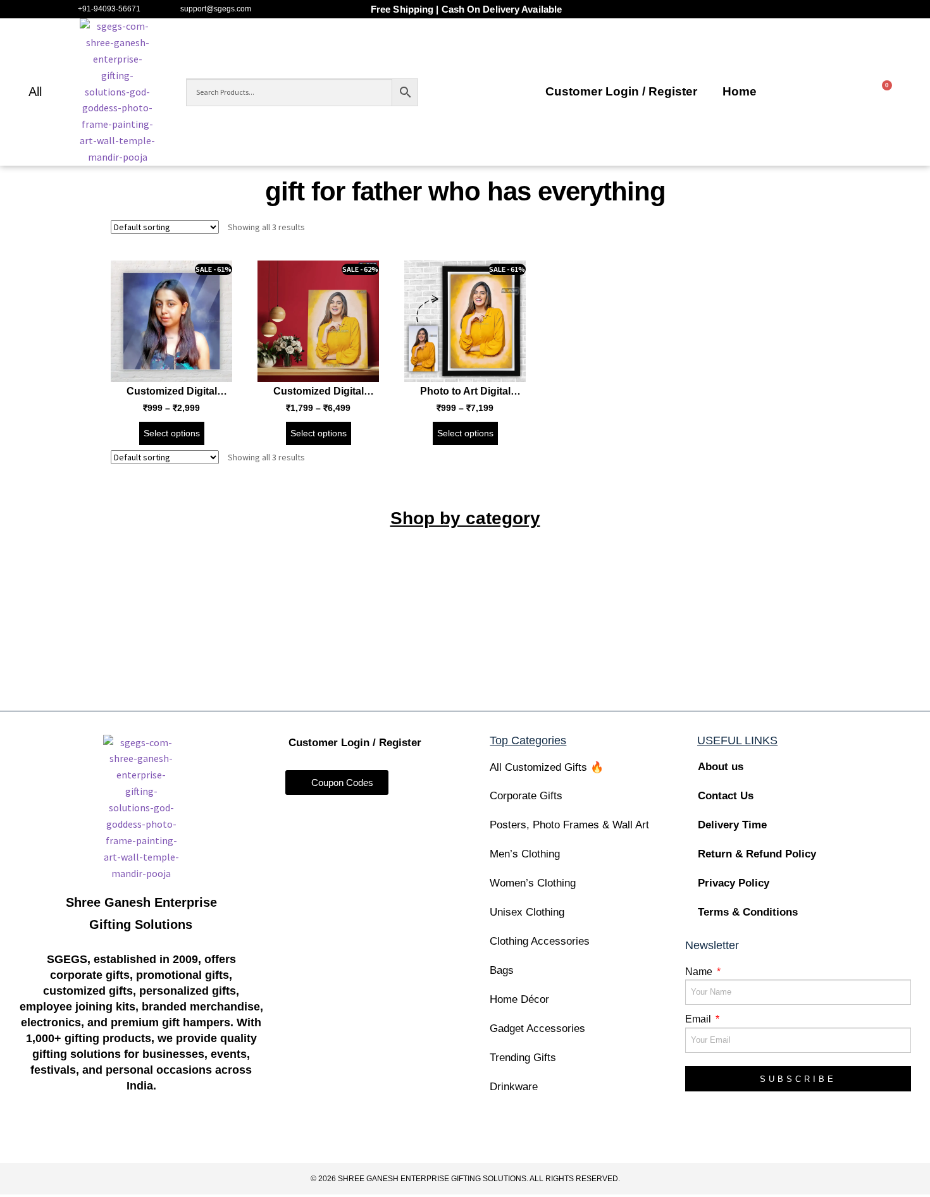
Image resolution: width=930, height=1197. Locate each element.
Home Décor (519, 999)
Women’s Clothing (533, 883)
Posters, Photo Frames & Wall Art (569, 825)
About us (720, 767)
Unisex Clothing (527, 912)
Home (739, 91)
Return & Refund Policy (757, 854)
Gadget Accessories (537, 1028)
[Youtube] (166, 1136)
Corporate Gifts (526, 796)
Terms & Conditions (748, 912)
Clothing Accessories (540, 941)
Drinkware (514, 1087)
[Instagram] (117, 1136)
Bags (502, 970)
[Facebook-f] (67, 1136)
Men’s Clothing (525, 854)
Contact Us (725, 796)
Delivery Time (732, 825)
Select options (172, 433)
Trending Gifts (523, 1058)
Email (699, 1019)
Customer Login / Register (621, 91)
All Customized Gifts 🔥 (547, 767)
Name (700, 971)
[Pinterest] (215, 1136)
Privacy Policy (733, 883)
